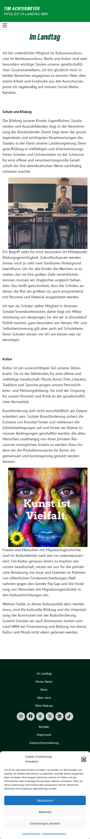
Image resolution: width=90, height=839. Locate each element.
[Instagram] (21, 716)
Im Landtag (44, 673)
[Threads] (40, 716)
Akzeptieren (45, 800)
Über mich (44, 698)
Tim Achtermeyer (22, 8)
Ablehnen (45, 812)
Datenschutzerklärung (54, 833)
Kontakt (44, 727)
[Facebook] (30, 716)
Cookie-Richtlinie (31, 833)
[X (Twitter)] (50, 716)
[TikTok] (69, 716)
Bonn (44, 690)
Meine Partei (44, 682)
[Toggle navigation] (5, 25)
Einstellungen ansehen (45, 823)
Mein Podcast (44, 706)
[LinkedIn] (59, 716)
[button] (84, 759)
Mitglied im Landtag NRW (26, 14)
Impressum (44, 735)
